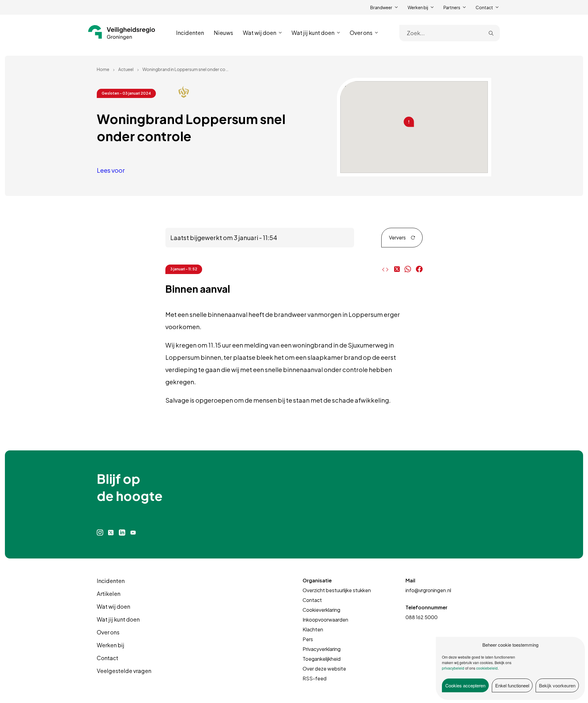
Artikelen (108, 593)
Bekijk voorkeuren (557, 685)
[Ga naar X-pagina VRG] (111, 532)
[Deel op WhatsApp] (408, 269)
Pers (308, 639)
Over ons (108, 632)
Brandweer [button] (381, 7)
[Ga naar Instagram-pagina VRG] (100, 532)
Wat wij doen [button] (259, 32)
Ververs (397, 237)
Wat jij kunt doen (118, 619)
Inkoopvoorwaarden (325, 619)
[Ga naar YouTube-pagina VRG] (133, 532)
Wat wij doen (113, 606)
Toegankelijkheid (322, 659)
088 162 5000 (421, 617)
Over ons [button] (361, 32)
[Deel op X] (397, 269)
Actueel (126, 69)
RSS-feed (314, 678)
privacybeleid (453, 668)
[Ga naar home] (121, 32)
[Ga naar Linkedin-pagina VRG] (122, 532)
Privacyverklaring (322, 649)
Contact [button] (484, 7)
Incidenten (190, 32)
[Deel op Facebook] (419, 269)
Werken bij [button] (418, 7)
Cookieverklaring (321, 610)
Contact (107, 657)
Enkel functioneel (512, 685)
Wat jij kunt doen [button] (313, 32)
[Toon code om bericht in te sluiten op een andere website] (384, 269)
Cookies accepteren (465, 685)
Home (103, 69)
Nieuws (223, 32)
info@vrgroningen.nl (428, 590)
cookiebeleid (487, 668)
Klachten (313, 629)
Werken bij (110, 644)
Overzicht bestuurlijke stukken (337, 590)
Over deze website (324, 668)
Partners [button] (451, 7)
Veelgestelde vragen (124, 670)
